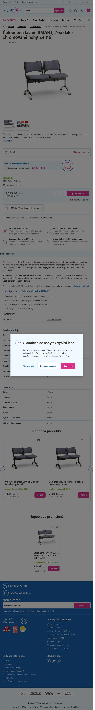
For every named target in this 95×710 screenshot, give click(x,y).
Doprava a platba (54, 627)
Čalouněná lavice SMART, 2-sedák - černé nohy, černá (22, 483)
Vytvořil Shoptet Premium (41, 703)
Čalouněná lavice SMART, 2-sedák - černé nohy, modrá (65, 483)
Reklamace (7, 2)
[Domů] (3, 26)
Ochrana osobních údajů (13, 671)
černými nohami (81, 286)
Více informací (29, 366)
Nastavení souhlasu (48, 366)
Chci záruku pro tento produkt (26, 168)
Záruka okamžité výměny (58, 645)
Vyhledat (59, 10)
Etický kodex (8, 678)
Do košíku (79, 194)
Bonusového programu (33, 208)
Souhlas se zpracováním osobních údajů (20, 674)
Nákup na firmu (53, 624)
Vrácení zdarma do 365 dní (58, 631)
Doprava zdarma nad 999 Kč (21, 239)
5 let (48, 376)
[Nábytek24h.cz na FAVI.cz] (6, 630)
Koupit (54, 568)
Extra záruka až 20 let (18, 228)
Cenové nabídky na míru (57, 648)
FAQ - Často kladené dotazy (15, 681)
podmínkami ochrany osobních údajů (40, 611)
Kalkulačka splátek (81, 200)
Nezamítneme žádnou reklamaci (67, 228)
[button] (24, 493)
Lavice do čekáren (54, 320)
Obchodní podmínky (29, 2)
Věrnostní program (55, 641)
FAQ (16, 2)
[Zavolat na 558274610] (80, 2)
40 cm (49, 397)
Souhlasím (68, 366)
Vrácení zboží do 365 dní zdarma (67, 239)
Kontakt (6, 660)
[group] (25, 468)
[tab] (8, 254)
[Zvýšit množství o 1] (64, 194)
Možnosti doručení (14, 185)
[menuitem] (9, 20)
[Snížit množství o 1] (56, 194)
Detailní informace (47, 140)
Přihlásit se (82, 605)
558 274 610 (18, 586)
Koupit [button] (39, 495)
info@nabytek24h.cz (20, 593)
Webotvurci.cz (60, 703)
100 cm (50, 392)
